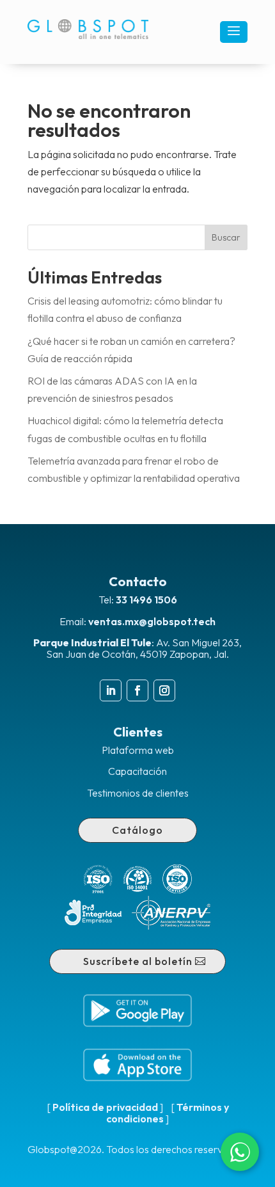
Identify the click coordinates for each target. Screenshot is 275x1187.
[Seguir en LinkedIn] (111, 690)
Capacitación (137, 771)
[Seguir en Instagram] (164, 690)
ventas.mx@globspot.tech (152, 621)
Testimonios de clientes (138, 792)
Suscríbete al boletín (137, 961)
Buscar (226, 237)
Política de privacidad (105, 1107)
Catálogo (137, 830)
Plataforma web (138, 750)
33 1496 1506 (146, 599)
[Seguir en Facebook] (137, 690)
